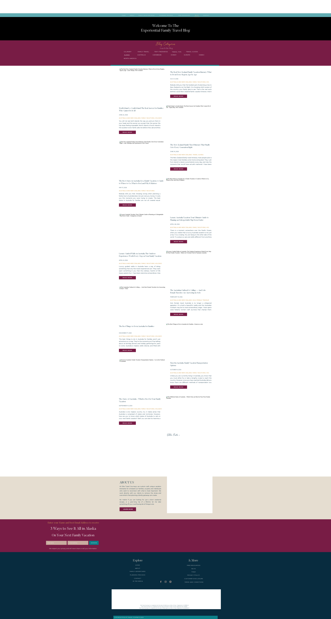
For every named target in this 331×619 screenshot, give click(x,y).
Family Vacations (199, 82)
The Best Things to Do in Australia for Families (136, 326)
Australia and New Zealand (181, 82)
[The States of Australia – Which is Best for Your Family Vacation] (189, 411)
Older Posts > (173, 435)
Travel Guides (198, 154)
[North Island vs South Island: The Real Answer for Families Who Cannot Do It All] (189, 120)
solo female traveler (201, 300)
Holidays (158, 118)
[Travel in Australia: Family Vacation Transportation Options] (142, 375)
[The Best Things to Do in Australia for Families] (189, 339)
